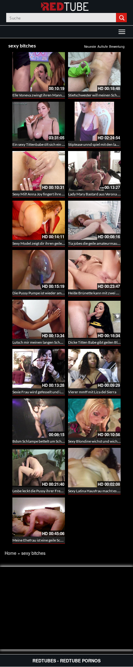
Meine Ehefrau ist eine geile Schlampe (42, 540)
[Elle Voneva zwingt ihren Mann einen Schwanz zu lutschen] (38, 72)
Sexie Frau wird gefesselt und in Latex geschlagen (51, 392)
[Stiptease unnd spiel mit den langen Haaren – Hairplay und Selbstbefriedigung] (94, 121)
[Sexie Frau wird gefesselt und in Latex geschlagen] (38, 368)
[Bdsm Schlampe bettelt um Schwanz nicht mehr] (38, 418)
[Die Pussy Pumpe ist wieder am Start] (38, 269)
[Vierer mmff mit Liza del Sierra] (94, 368)
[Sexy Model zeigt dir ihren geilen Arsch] (38, 220)
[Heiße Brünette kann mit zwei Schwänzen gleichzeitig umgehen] (94, 269)
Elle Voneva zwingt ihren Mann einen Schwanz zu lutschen (59, 95)
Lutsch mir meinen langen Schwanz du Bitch (47, 342)
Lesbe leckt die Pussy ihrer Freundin (41, 491)
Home (10, 553)
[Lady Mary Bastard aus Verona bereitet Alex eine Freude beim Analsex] (94, 170)
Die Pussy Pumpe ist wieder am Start (41, 293)
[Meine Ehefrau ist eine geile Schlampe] (38, 517)
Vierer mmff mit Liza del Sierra (92, 392)
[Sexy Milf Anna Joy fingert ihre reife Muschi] (38, 170)
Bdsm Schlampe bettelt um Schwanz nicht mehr (50, 441)
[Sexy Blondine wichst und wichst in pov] (94, 418)
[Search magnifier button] (122, 17)
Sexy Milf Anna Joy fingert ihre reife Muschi (47, 194)
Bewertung (117, 46)
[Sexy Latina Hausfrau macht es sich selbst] (94, 467)
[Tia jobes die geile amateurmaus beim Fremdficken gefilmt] (94, 220)
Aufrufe (102, 46)
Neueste (90, 46)
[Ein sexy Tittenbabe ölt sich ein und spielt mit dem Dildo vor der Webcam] (38, 121)
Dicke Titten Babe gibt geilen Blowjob (98, 342)
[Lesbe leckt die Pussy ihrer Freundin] (38, 467)
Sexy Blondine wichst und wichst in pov (99, 441)
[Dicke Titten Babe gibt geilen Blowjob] (94, 319)
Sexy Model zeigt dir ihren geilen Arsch (43, 243)
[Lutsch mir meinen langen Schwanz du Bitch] (38, 319)
